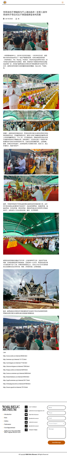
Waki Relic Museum (34, 414)
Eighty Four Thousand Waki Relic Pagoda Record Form (12, 431)
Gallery (6, 421)
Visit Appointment (9, 427)
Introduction (7, 414)
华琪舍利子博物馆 (33, 429)
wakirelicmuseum (33, 422)
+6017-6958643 (33, 407)
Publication (7, 424)
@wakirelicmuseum (34, 418)
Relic (5, 417)
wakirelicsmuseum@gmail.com (36, 410)
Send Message (56, 442)
